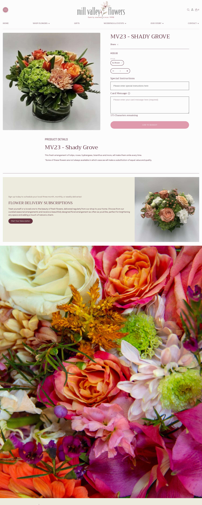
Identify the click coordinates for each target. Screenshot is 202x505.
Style (112, 59)
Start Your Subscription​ (20, 221)
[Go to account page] (192, 10)
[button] (188, 9)
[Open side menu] (5, 9)
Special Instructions (122, 78)
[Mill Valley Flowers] (101, 10)
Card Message (118, 93)
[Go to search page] (188, 9)
